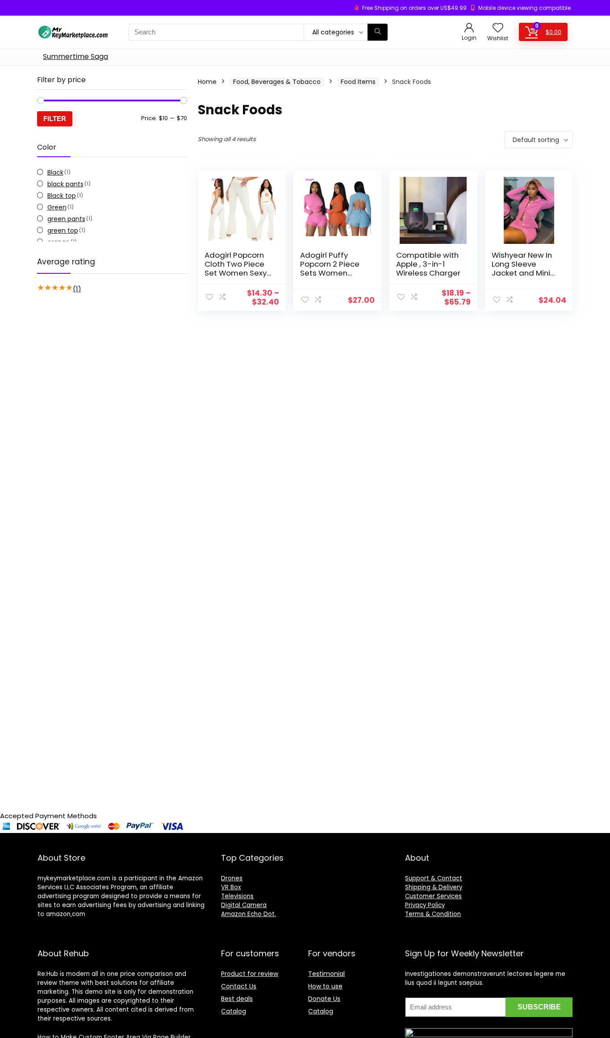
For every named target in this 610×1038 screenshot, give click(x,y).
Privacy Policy (425, 905)
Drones (231, 878)
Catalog (233, 1011)
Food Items (358, 81)
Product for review (249, 973)
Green (57, 207)
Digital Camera (244, 905)
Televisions (237, 896)
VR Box (231, 887)
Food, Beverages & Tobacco (277, 81)
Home (207, 81)
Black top (61, 195)
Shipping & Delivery (433, 887)
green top (62, 230)
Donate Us (324, 998)
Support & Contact (433, 878)
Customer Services (433, 896)
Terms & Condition (433, 914)
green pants (66, 218)
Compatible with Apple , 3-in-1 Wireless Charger (428, 264)
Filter (54, 118)
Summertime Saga (75, 56)
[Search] (378, 32)
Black (55, 172)
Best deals (237, 998)
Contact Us (238, 986)
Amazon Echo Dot (248, 914)
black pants (65, 184)
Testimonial (326, 973)
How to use (325, 986)
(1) (77, 288)
